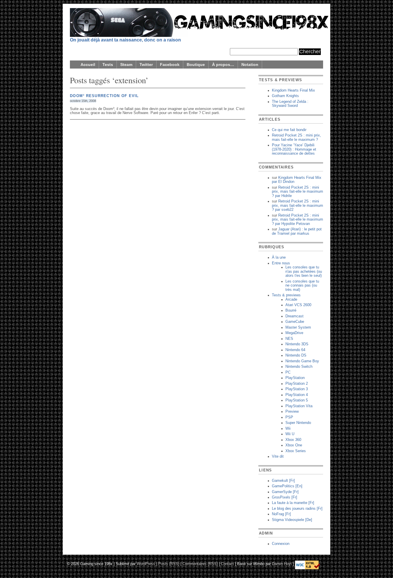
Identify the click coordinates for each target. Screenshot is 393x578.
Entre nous (281, 263)
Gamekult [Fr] (283, 481)
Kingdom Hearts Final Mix (293, 90)
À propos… (223, 64)
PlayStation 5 (296, 400)
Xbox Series (295, 451)
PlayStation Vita (298, 406)
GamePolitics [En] (287, 486)
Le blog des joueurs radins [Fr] (297, 509)
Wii (288, 429)
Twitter (146, 64)
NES (289, 339)
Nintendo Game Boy (302, 361)
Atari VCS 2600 (298, 305)
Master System (298, 327)
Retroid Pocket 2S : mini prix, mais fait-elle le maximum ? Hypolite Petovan (297, 219)
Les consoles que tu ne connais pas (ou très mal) (302, 285)
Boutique (196, 64)
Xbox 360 (293, 440)
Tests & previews (286, 295)
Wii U (289, 434)
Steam (126, 64)
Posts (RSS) (168, 564)
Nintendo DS (295, 355)
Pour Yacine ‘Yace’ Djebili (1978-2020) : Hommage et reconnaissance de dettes (294, 149)
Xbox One (293, 445)
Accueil (88, 64)
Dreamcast (294, 316)
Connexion (280, 544)
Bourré (290, 310)
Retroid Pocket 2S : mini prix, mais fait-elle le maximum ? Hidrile (297, 191)
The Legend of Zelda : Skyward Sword (290, 104)
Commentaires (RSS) (200, 564)
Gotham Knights (285, 96)
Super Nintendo (298, 423)
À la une (279, 257)
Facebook (170, 64)
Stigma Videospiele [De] (292, 520)
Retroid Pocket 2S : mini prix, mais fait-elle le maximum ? (296, 137)
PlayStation (295, 378)
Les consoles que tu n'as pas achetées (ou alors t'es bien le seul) (303, 271)
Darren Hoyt (282, 564)
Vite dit (278, 456)
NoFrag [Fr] (281, 514)
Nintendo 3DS (296, 344)
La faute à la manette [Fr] (293, 503)
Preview (292, 412)
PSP (289, 417)
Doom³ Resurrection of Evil (104, 96)
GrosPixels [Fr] (284, 497)
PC (288, 372)
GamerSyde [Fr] (285, 492)
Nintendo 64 (295, 350)
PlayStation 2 (296, 384)
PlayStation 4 (296, 395)
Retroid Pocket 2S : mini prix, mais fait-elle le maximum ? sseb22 (297, 205)
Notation (249, 64)
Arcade (291, 299)
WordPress (146, 564)
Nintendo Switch (298, 367)
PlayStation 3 (296, 389)
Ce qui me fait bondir (289, 130)
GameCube (294, 322)
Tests (107, 64)
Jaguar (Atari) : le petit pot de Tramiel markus (297, 231)
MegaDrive (294, 333)
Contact (227, 564)
